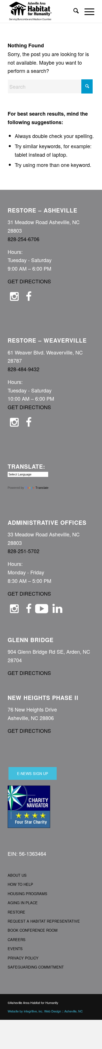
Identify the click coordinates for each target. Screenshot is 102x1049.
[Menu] (86, 11)
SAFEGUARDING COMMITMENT (36, 967)
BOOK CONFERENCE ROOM (33, 930)
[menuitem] (73, 11)
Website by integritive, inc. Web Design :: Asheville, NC (45, 1011)
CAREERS (17, 939)
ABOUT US (17, 875)
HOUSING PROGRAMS (27, 893)
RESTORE (16, 912)
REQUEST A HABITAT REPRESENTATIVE (44, 921)
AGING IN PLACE (23, 902)
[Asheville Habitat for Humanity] (42, 11)
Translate (41, 487)
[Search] (73, 11)
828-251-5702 (23, 551)
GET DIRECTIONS (29, 281)
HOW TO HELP (20, 884)
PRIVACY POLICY (23, 958)
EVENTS (15, 948)
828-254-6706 (23, 239)
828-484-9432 (23, 369)
